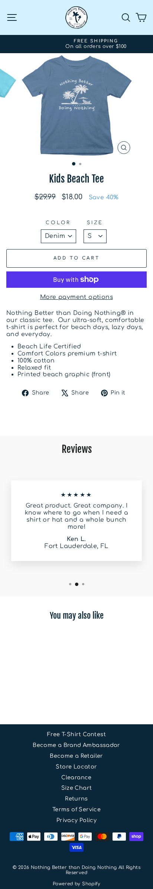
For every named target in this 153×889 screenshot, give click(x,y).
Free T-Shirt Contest (76, 734)
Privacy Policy (76, 820)
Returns (76, 799)
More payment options (76, 297)
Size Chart (76, 788)
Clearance (76, 777)
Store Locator (76, 767)
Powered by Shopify (76, 883)
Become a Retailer (76, 756)
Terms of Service (76, 809)
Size (95, 222)
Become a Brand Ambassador (76, 745)
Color (58, 222)
